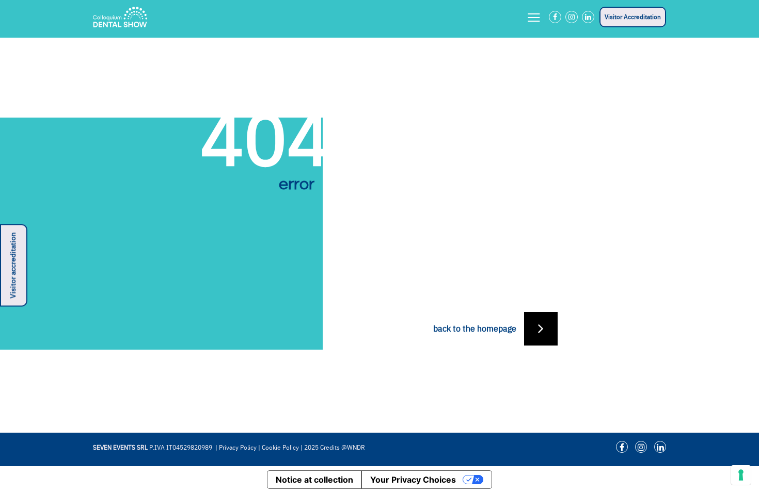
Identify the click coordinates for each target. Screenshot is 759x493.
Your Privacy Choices (413, 479)
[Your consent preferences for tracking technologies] (741, 475)
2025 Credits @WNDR (334, 448)
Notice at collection (314, 479)
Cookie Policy (280, 448)
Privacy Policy (238, 448)
